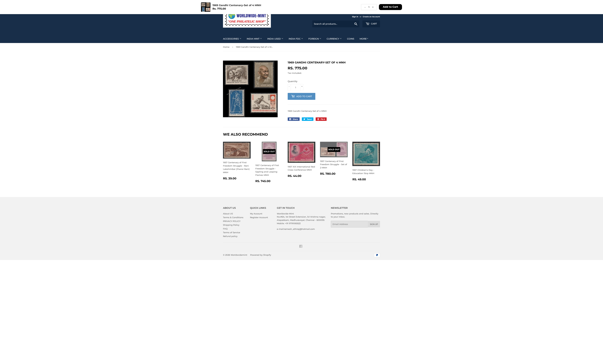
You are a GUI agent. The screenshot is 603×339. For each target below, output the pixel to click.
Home (226, 47)
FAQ (225, 228)
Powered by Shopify (260, 255)
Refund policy (230, 236)
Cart (373, 23)
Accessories (231, 38)
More (363, 38)
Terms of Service (231, 232)
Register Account (259, 217)
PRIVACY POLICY (231, 221)
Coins (350, 38)
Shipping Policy (231, 225)
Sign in (355, 17)
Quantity (292, 81)
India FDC (295, 38)
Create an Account (371, 17)
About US (228, 213)
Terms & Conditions (233, 217)
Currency (333, 38)
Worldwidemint (239, 255)
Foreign (313, 38)
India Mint (253, 38)
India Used (274, 38)
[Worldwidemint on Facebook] (300, 246)
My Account (256, 213)
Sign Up (374, 224)
